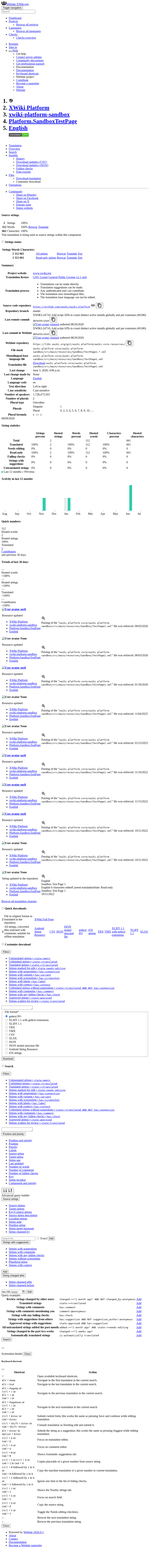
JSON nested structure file (69, 931)
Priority (13, 1147)
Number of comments (21, 1170)
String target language (21, 1228)
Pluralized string (18, 1261)
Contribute (22, 80)
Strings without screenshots (24, 1258)
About (19, 86)
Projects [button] (13, 21)
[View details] (43, 619)
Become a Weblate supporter (25, 1545)
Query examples (10, 1295)
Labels (12, 1150)
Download (39, 363)
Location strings (18, 1218)
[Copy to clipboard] (99, 306)
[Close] (2, 1348)
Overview (14, 148)
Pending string (17, 1225)
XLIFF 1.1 (15, 1023)
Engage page (23, 204)
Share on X (22, 201)
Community (15, 191)
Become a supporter (27, 83)
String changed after (20, 1282)
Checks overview (26, 37)
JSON (59, 931)
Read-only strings (46, 257)
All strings (42, 253)
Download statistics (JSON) (32, 165)
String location (17, 1179)
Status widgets (24, 208)
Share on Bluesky (26, 194)
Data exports (23, 171)
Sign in (13, 47)
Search (13, 152)
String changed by (19, 1231)
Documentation (25, 70)
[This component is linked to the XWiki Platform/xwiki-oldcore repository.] (93, 306)
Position (13, 1143)
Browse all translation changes (19, 901)
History (20, 158)
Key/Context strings (20, 1212)
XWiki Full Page (44, 919)
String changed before (21, 1285)
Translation (15, 145)
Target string (16, 1156)
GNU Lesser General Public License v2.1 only (60, 277)
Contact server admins (29, 57)
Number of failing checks (23, 1173)
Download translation (28, 178)
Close (27, 1354)
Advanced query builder (15, 1195)
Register (13, 43)
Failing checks (24, 168)
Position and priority (20, 1140)
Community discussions (30, 60)
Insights (13, 155)
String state (15, 1221)
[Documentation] (2, 241)
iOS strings (92, 931)
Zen (80, 253)
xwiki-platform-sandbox (39, 114)
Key (11, 1176)
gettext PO (15, 1016)
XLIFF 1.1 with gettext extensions (118, 931)
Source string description (23, 1215)
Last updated (16, 1163)
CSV (52, 931)
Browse (32, 226)
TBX (101, 931)
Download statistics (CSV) (31, 161)
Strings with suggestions (23, 1248)
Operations (15, 184)
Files (11, 175)
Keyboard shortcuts (27, 73)
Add (51, 1238)
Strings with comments (22, 1252)
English (18, 128)
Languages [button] (15, 27)
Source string (16, 1153)
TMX (107, 931)
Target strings (16, 1208)
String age (14, 1160)
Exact (44, 1238)
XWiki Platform (29, 107)
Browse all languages (28, 31)
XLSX (144, 931)
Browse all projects (27, 24)
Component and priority (22, 1183)
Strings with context (20, 1265)
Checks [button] (13, 34)
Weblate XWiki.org (17, 4)
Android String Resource (39, 931)
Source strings (17, 1205)
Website (20, 90)
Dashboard (15, 18)
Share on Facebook (27, 198)
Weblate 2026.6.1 (33, 1532)
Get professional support (30, 63)
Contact (13, 1538)
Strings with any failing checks (26, 1255)
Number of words (19, 1166)
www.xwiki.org (42, 273)
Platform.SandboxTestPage (43, 121)
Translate (43, 226)
